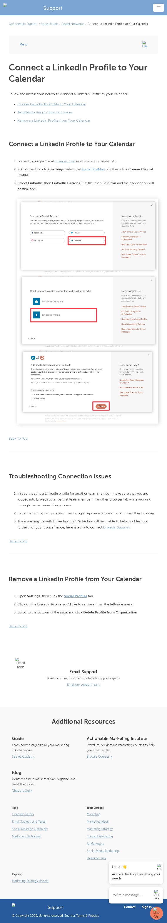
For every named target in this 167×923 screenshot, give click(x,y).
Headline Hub (96, 858)
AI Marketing (95, 843)
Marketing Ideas (98, 821)
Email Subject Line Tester (29, 821)
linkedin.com (65, 161)
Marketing (93, 814)
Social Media (49, 24)
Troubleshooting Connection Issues (45, 112)
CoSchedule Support (23, 24)
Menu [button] (24, 44)
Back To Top (18, 438)
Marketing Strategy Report (30, 881)
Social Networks (73, 24)
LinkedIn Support (116, 527)
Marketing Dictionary (26, 836)
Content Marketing (100, 836)
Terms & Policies (87, 915)
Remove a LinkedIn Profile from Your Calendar (53, 120)
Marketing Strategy (100, 829)
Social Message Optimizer (30, 829)
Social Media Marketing (103, 851)
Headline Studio (23, 814)
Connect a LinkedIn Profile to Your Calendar (51, 104)
